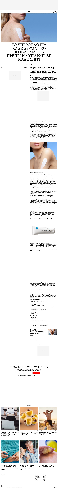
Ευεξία (2, 430)
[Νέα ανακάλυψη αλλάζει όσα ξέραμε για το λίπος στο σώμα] (29, 418)
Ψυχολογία (44, 475)
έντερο (55, 80)
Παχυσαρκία (21, 430)
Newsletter (36, 479)
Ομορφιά (44, 479)
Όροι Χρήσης (36, 478)
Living (44, 480)
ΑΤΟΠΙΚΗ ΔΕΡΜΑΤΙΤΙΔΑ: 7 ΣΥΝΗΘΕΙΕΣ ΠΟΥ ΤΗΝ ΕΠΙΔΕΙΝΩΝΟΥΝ (37, 331)
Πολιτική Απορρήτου (37, 477)
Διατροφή (44, 477)
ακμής (34, 312)
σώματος (46, 89)
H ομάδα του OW (37, 476)
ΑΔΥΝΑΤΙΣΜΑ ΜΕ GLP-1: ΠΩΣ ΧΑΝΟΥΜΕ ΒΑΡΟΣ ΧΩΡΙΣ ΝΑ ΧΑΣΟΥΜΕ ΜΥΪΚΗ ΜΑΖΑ (10, 467)
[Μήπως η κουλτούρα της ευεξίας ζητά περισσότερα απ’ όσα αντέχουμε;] (10, 418)
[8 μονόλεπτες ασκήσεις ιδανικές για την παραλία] (48, 418)
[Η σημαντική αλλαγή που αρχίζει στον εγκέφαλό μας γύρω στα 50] (29, 451)
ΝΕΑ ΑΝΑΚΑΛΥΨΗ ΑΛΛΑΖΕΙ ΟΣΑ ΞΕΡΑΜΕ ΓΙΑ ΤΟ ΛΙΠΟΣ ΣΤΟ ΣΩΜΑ (29, 433)
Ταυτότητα (36, 475)
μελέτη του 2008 (33, 213)
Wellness (44, 476)
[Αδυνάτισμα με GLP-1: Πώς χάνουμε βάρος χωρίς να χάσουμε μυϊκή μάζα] (10, 451)
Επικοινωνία (36, 480)
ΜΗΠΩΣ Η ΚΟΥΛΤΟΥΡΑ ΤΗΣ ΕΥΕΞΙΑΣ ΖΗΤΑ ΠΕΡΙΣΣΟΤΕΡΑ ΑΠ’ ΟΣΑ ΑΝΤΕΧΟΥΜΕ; (10, 434)
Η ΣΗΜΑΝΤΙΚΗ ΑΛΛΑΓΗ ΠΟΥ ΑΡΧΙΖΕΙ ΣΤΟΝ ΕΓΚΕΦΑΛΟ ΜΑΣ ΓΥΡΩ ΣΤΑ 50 (28, 467)
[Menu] (29, 11)
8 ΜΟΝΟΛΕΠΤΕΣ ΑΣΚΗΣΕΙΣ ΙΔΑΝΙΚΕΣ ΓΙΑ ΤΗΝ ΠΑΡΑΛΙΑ (48, 433)
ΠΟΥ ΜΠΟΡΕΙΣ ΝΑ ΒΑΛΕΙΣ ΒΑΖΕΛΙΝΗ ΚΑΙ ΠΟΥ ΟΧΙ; (47, 466)
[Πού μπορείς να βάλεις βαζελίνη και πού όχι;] (48, 451)
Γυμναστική (40, 430)
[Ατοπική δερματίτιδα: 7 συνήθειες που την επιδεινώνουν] (52, 332)
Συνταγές (44, 478)
